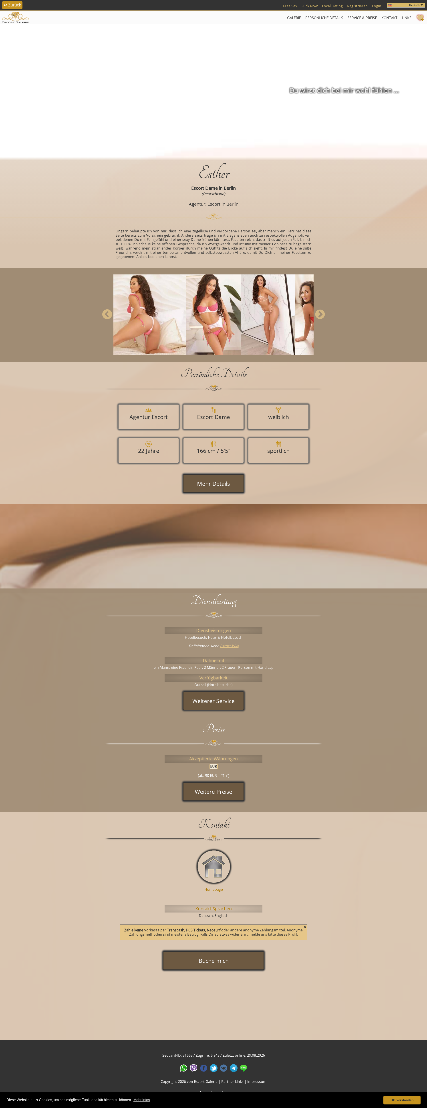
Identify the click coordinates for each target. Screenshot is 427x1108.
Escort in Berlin (222, 204)
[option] (213, 90)
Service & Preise (362, 17)
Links (406, 17)
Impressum (256, 1081)
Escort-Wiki (229, 645)
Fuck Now (310, 6)
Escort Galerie (206, 1081)
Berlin (230, 188)
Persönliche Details (324, 17)
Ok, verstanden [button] (402, 1100)
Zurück (12, 5)
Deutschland (213, 193)
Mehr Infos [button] (141, 1100)
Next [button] (320, 314)
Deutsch (414, 5)
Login (376, 6)
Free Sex (290, 6)
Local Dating (332, 6)
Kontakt (389, 17)
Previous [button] (107, 314)
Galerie (294, 17)
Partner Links (232, 1081)
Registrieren (357, 6)
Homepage (213, 889)
